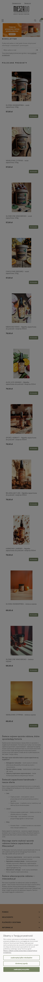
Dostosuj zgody (21, 963)
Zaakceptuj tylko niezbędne (21, 958)
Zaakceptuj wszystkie (21, 969)
